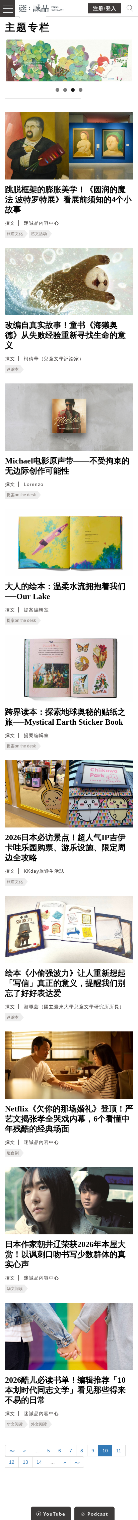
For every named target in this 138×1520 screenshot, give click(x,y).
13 (25, 1462)
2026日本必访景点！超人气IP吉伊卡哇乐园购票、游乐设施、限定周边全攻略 (65, 847)
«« (12, 1450)
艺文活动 (39, 233)
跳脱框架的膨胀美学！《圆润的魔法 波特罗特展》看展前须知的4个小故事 (68, 199)
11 (118, 1450)
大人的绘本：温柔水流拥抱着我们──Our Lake (65, 591)
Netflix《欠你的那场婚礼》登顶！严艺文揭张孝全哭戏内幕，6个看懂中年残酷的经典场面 (69, 1118)
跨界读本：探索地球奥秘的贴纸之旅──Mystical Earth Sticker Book (65, 717)
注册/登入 (105, 8)
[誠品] (41, 7)
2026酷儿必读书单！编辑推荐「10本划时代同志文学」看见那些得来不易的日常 (65, 1390)
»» (77, 1462)
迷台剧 (13, 1153)
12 (11, 1462)
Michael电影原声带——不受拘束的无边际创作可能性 (67, 465)
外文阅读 (39, 1424)
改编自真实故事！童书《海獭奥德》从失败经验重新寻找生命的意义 (65, 335)
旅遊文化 (15, 233)
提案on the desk (21, 495)
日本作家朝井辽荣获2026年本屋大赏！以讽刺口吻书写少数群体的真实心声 (65, 1254)
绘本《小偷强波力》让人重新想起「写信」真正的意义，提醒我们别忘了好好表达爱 (65, 983)
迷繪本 (13, 369)
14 (39, 1462)
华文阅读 (15, 1288)
